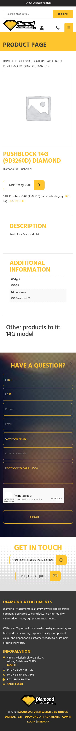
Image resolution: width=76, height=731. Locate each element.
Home (7, 61)
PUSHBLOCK (22, 61)
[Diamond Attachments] (38, 25)
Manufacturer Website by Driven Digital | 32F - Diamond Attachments (37, 715)
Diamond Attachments (27, 602)
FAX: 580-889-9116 (18, 680)
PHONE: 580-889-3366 (20, 675)
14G (57, 61)
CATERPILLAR (42, 61)
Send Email (15, 685)
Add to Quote (20, 186)
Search (63, 14)
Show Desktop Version (38, 3)
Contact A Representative (33, 561)
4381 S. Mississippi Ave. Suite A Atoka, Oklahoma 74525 (25, 661)
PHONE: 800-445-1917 (20, 670)
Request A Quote (34, 576)
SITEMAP (43, 722)
